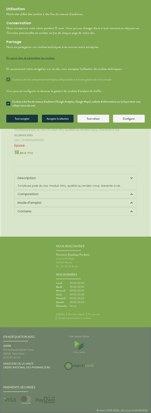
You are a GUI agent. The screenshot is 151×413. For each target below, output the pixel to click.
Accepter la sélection (58, 119)
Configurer (129, 119)
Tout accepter (22, 119)
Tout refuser (93, 119)
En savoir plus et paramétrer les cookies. (30, 58)
